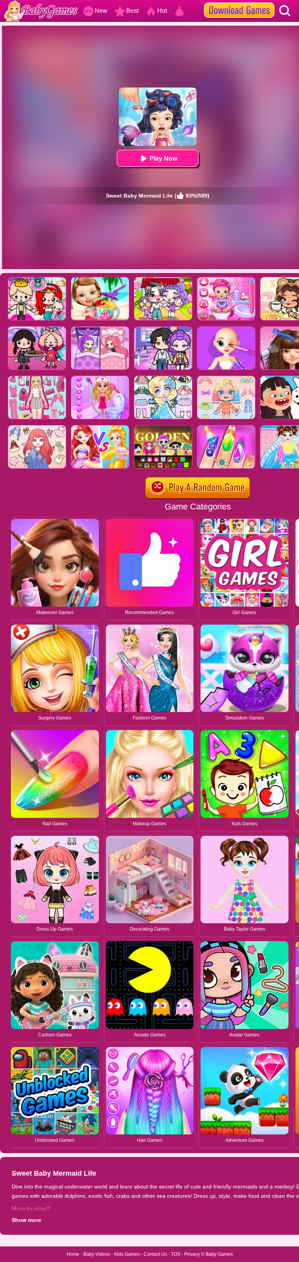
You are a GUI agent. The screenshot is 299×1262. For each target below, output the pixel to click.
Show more (26, 1220)
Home (73, 1254)
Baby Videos (96, 1254)
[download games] (239, 2)
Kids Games (127, 1254)
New (101, 10)
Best (132, 10)
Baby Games (219, 1254)
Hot (162, 10)
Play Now (163, 158)
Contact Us (155, 1254)
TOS (175, 1254)
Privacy (192, 1254)
